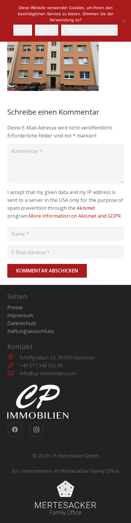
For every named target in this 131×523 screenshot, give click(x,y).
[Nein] (123, 21)
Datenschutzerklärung (89, 29)
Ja (23, 29)
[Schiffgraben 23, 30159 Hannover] (13, 358)
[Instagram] (36, 429)
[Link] (65, 402)
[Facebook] (15, 429)
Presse (15, 307)
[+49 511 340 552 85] (13, 365)
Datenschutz (21, 323)
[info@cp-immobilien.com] (13, 373)
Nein (46, 29)
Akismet (86, 208)
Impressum (20, 315)
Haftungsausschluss (30, 331)
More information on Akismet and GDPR (75, 216)
